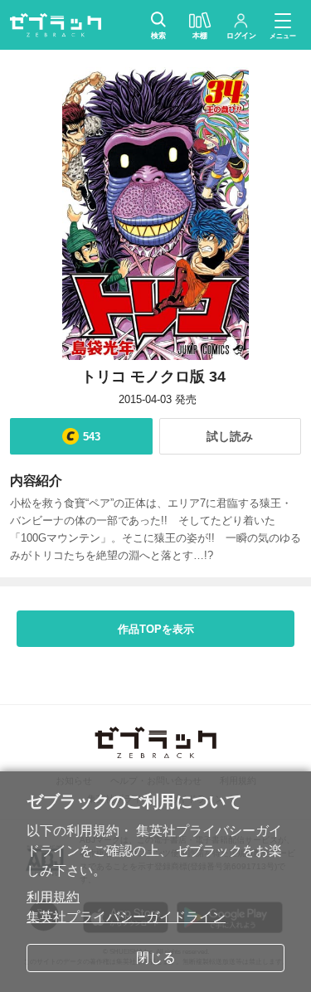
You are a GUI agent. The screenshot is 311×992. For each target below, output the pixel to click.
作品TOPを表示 (156, 629)
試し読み (230, 436)
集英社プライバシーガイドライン (126, 917)
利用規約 (53, 897)
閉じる (156, 958)
